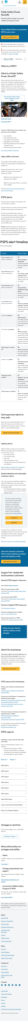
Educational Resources (7, 927)
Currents (3, 949)
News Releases (5, 952)
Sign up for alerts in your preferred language (13, 541)
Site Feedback (5, 972)
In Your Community (6, 941)
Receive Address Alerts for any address (12, 467)
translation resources (9, 608)
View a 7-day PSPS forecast (9, 614)
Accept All (14, 517)
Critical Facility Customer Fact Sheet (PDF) (12, 719)
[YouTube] (12, 985)
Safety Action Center (6, 958)
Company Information (7, 921)
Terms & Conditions (6, 994)
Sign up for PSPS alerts (10, 37)
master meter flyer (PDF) (16, 620)
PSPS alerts (18, 59)
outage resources (13, 585)
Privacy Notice (18, 513)
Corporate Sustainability (7, 955)
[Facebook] (2, 985)
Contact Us (4, 966)
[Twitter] (5, 985)
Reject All (14, 522)
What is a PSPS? (8, 59)
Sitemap (3, 1006)
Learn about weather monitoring (10, 150)
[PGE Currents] (19, 985)
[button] (2, 2)
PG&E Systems (5, 938)
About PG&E (4, 918)
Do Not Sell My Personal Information (11, 1009)
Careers (3, 935)
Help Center (4, 969)
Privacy (3, 1000)
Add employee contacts (10, 561)
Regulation (4, 997)
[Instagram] (16, 985)
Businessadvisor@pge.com (8, 727)
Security (3, 1003)
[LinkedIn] (9, 985)
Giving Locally (5, 924)
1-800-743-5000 (13, 54)
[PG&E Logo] (6, 2)
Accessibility (4, 991)
